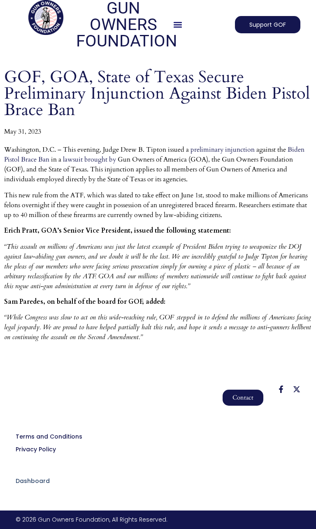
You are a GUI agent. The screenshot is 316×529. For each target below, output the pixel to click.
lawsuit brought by (89, 159)
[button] (178, 25)
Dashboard (33, 481)
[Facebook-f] (281, 389)
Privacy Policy (36, 449)
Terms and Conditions (49, 436)
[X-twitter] (296, 389)
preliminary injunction (223, 149)
